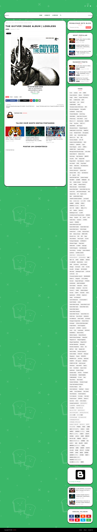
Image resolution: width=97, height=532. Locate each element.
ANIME (84, 92)
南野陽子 (71, 431)
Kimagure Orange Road (75, 321)
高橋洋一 (87, 455)
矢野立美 (87, 259)
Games (82, 102)
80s (81, 137)
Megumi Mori (83, 342)
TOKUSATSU (86, 95)
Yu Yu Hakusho (73, 396)
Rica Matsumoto (84, 165)
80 (88, 179)
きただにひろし (84, 403)
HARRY (77, 290)
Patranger (86, 353)
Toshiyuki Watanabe (74, 241)
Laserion (84, 328)
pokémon (72, 252)
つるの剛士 (72, 408)
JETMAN (78, 295)
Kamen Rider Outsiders (75, 311)
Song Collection (73, 95)
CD (76, 274)
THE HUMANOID (73, 375)
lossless (16, 97)
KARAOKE (78, 144)
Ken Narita (87, 318)
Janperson (84, 295)
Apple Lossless (81, 149)
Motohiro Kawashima (74, 346)
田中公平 (82, 450)
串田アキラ (82, 123)
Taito (84, 377)
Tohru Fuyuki (80, 238)
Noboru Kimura (77, 234)
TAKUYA (79, 372)
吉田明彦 (77, 203)
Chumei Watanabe (74, 114)
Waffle (71, 391)
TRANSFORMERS (82, 375)
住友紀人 (82, 429)
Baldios (75, 210)
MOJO (71, 165)
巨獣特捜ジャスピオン (74, 205)
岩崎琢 (82, 436)
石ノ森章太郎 (72, 262)
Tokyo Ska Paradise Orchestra (76, 384)
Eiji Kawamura (85, 172)
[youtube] (77, 520)
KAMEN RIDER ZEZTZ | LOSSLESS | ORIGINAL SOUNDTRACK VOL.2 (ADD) (34, 139)
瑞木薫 (76, 450)
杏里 (87, 441)
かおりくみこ (72, 255)
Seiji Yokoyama (79, 156)
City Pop (72, 158)
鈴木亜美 (82, 455)
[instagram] (88, 6)
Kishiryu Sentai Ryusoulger (82, 323)
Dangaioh (78, 278)
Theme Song (72, 118)
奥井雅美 (71, 436)
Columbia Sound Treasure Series (77, 215)
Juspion (71, 222)
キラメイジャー (81, 410)
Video (79, 104)
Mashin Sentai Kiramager (75, 337)
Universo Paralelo (73, 139)
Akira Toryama (83, 264)
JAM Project (79, 125)
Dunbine (76, 217)
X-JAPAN (78, 245)
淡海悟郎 (82, 448)
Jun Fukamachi (77, 297)
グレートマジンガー (74, 412)
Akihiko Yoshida (76, 182)
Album (75, 97)
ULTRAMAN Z (83, 241)
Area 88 (71, 269)
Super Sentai (72, 102)
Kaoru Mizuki (79, 316)
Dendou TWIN (73, 172)
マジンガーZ (72, 426)
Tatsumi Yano (83, 170)
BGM (85, 142)
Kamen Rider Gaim (85, 227)
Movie (82, 346)
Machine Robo (86, 231)
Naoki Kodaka (73, 351)
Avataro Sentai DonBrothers (76, 142)
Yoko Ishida (85, 391)
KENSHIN (77, 222)
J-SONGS (85, 219)
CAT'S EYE (72, 274)
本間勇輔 (83, 441)
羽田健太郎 (84, 179)
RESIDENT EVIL (73, 358)
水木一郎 (81, 139)
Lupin (83, 144)
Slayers (85, 365)
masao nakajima (86, 250)
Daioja (71, 217)
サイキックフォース (84, 412)
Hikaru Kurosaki (73, 187)
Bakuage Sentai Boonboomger (76, 151)
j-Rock (79, 147)
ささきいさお (76, 201)
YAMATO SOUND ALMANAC (76, 198)
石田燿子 (71, 452)
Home (80, 530)
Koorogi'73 (72, 328)
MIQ (89, 191)
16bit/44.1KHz (80, 262)
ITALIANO (82, 292)
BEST (83, 100)
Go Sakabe (72, 288)
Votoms (87, 389)
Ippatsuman (72, 295)
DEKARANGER (87, 276)
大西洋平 (87, 433)
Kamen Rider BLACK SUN (75, 224)
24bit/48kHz (72, 116)
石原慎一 (77, 208)
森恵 (76, 443)
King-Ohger (83, 163)
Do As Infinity (85, 278)
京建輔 (88, 426)
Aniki (83, 266)
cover (86, 118)
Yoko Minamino (73, 393)
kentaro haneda (84, 177)
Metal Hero (76, 165)
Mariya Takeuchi (82, 335)
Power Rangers (73, 147)
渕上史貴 (71, 450)
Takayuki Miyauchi (83, 128)
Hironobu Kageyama (74, 109)
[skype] (82, 520)
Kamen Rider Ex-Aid (85, 304)
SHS (78, 236)
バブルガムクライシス (74, 419)
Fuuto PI (87, 161)
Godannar (78, 288)
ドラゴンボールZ (73, 417)
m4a (71, 201)
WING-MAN (72, 245)
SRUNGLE (85, 361)
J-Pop (71, 123)
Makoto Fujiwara (73, 335)
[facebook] (85, 6)
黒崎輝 (82, 462)
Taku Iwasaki (80, 379)
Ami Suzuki (77, 266)
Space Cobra (83, 368)
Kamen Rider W (73, 154)
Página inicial (8, 23)
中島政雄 (78, 426)
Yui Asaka (80, 396)
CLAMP (81, 212)
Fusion (84, 217)
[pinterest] (90, 6)
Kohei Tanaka (83, 229)
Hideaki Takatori (82, 184)
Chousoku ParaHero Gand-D (76, 276)
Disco (79, 172)
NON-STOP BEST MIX (74, 177)
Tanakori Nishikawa (74, 382)
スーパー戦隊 (80, 415)
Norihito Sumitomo (82, 351)
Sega (85, 236)
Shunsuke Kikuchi (73, 128)
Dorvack (71, 281)
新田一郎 (82, 205)
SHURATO (72, 361)
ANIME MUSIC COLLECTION (76, 130)
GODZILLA (72, 144)
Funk (71, 184)
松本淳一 (71, 443)
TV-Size (80, 377)
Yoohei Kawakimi (81, 393)
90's (71, 182)
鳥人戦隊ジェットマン (74, 462)
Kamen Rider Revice (74, 229)
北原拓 (87, 429)
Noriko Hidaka (73, 353)
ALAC (86, 262)
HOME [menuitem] (40, 15)
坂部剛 (87, 431)
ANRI (71, 264)
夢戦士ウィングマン (74, 433)
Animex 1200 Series (83, 97)
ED (80, 217)
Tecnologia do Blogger (75, 481)
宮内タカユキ (72, 137)
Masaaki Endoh (77, 132)
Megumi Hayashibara (74, 342)
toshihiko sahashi (79, 252)
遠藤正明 (86, 156)
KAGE (78, 163)
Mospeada (82, 344)
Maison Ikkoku (80, 332)
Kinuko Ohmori (85, 321)
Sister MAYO (79, 365)
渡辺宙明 (87, 121)
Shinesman (72, 365)
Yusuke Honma (73, 398)
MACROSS (87, 330)
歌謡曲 (83, 445)
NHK (76, 349)
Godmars (79, 219)
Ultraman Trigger (73, 243)
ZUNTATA (80, 398)
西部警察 (86, 452)
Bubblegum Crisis (74, 212)
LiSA (75, 330)
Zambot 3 (86, 398)
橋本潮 (86, 443)
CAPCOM (88, 271)
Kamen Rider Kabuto (74, 309)
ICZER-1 (76, 292)
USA (80, 386)
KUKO (79, 302)
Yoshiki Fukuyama (73, 248)
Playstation (72, 356)
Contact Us (90, 530)
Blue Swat (72, 271)
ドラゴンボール (82, 257)
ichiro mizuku (83, 401)
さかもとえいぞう (80, 255)
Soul (71, 368)
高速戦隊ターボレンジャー (75, 459)
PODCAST (80, 353)
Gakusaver (79, 285)
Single (71, 97)
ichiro (77, 401)
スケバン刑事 (72, 415)
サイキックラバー (73, 257)
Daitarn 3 (72, 278)
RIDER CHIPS (84, 234)
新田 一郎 (72, 259)
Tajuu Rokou (72, 379)
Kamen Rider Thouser (74, 314)
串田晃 (83, 426)
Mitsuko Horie (81, 154)
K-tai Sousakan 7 (83, 299)
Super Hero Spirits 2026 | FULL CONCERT (83, 39)
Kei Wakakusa (73, 318)
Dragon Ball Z (73, 161)
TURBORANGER (73, 377)
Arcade (87, 266)
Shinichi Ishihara (77, 168)
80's (78, 137)
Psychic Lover (83, 194)
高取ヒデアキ (84, 208)
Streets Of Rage (79, 370)
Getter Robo (72, 219)
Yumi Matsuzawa (82, 248)
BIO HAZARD (84, 269)
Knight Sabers (73, 325)
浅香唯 (77, 448)
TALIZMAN (85, 372)
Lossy (71, 132)
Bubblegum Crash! (80, 271)
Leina (71, 330)
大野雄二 (85, 147)
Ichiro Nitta (87, 151)
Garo (89, 217)
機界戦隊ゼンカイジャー (75, 445)
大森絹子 (82, 433)
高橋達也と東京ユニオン (75, 457)
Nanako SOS (81, 349)
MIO (78, 175)
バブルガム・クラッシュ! (75, 422)
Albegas (71, 266)
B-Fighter (77, 269)
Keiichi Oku (72, 191)
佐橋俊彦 (71, 203)
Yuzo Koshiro (72, 250)
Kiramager (72, 323)
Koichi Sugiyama (81, 325)
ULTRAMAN (72, 111)
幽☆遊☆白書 (72, 438)
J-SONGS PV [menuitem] (47, 15)
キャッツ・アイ (73, 410)
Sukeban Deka (73, 372)
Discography (85, 132)
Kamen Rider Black (74, 189)
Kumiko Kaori (72, 231)
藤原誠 (81, 452)
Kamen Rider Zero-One (85, 189)
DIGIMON (88, 215)
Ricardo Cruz (73, 236)
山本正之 (77, 436)
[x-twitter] (77, 516)
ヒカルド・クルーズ (74, 424)
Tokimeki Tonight (83, 382)
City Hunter (84, 182)
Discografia (83, 109)
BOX (71, 100)
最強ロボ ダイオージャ (74, 441)
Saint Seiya (72, 156)
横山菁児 (81, 443)
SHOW (71, 135)
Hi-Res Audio (79, 111)
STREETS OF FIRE (73, 363)
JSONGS (7, 29)
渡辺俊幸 (82, 259)
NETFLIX (71, 349)
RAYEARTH (83, 356)
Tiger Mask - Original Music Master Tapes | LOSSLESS (13, 138)
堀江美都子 (72, 179)
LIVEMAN (78, 328)
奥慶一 (88, 257)
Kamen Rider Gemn (84, 306)
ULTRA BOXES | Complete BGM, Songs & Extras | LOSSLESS (83, 489)
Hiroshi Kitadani (82, 187)
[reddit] (82, 516)
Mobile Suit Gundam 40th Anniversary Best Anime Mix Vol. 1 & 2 (54, 139)
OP (78, 194)
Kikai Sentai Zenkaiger (81, 191)
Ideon (87, 292)
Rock (71, 168)
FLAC (11, 97)
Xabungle (84, 245)
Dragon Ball (81, 158)
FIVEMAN (87, 281)
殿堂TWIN (72, 448)
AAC (71, 210)
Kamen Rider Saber (82, 135)
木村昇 (77, 259)
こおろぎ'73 (72, 405)
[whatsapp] (88, 520)
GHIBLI (75, 184)
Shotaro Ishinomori (74, 170)
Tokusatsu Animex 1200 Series (76, 107)
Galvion (85, 285)
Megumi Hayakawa (81, 339)
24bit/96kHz (72, 125)
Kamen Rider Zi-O (85, 314)
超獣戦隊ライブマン (74, 455)
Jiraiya (71, 297)
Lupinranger (80, 330)
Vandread (81, 389)
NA (85, 346)
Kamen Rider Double (74, 227)
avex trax (72, 401)
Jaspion (74, 175)
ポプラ (87, 424)
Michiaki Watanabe (74, 344)
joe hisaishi (86, 198)
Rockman (80, 358)
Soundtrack (76, 368)
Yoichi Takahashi (78, 391)
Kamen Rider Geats (74, 306)
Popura (77, 356)
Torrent (86, 238)
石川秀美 (87, 450)
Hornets (71, 292)
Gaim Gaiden (72, 285)
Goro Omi (85, 288)
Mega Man (84, 337)
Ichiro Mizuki (80, 118)
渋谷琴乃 (88, 448)
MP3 (86, 107)
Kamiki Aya (72, 316)
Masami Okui (72, 194)
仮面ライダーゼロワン (74, 429)
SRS (82, 236)
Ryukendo (86, 358)
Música (80, 95)
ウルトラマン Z (79, 408)
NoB (71, 234)
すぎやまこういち (80, 405)
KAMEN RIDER (73, 104)
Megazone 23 (73, 339)
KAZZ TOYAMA (73, 302)
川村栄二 (82, 203)
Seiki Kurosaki (82, 363)
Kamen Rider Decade (74, 304)
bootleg (79, 250)
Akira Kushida (80, 121)
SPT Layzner (78, 361)
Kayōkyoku (86, 316)
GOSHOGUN (72, 283)
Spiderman (72, 370)
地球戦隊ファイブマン (79, 431)
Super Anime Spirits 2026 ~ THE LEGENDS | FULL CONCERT (83, 52)
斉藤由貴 (79, 438)
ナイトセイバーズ (82, 417)
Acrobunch (76, 264)
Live (78, 102)
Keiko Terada (80, 318)
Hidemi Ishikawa (84, 290)
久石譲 (88, 201)
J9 (70, 175)
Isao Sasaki (72, 163)
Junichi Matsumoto (74, 299)
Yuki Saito (86, 396)
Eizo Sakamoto (81, 161)
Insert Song (82, 114)
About (85, 530)
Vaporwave (81, 243)
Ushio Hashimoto (73, 389)
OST (13, 23)
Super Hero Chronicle (82, 116)
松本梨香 (78, 179)
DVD (76, 158)
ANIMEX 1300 (73, 149)
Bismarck (81, 210)
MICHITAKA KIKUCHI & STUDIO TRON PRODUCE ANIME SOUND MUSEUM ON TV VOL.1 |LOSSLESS (83, 501)
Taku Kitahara (73, 238)
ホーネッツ (82, 424)
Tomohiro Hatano (73, 386)
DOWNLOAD (35, 94)
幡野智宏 (87, 436)
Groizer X (72, 290)
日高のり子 (85, 438)
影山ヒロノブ (72, 121)
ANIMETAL (86, 130)
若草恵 (76, 452)
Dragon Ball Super (79, 281)
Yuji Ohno (76, 123)
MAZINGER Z (72, 332)
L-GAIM (79, 231)
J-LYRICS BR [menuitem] (55, 15)
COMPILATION (77, 100)
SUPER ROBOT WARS (78, 196)
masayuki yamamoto (74, 403)
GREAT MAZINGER (81, 283)
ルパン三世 (83, 201)
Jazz (75, 135)
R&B (71, 196)
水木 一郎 (72, 208)
